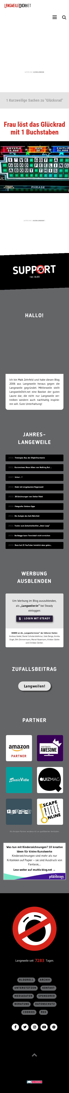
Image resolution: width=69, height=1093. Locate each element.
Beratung (22, 1004)
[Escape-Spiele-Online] (50, 811)
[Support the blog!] (34, 271)
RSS (43, 1012)
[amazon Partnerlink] (19, 748)
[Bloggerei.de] (34, 1081)
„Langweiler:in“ (30, 605)
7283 (39, 960)
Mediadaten (23, 996)
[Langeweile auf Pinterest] (53, 1027)
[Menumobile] (54, 17)
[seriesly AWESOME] (50, 748)
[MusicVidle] (19, 780)
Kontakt (48, 988)
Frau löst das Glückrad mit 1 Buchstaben (34, 128)
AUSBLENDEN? (39, 221)
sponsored (47, 996)
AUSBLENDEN (38, 72)
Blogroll (26, 980)
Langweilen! (34, 686)
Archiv (45, 980)
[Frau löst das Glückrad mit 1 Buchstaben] (34, 167)
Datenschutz (45, 1004)
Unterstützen (25, 988)
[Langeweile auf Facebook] (15, 1027)
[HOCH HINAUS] (34, 1055)
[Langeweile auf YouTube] (44, 1027)
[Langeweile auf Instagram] (34, 1027)
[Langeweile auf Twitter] (25, 1027)
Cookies (29, 1012)
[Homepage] (28, 6)
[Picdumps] (19, 811)
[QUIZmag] (50, 780)
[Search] (64, 17)
